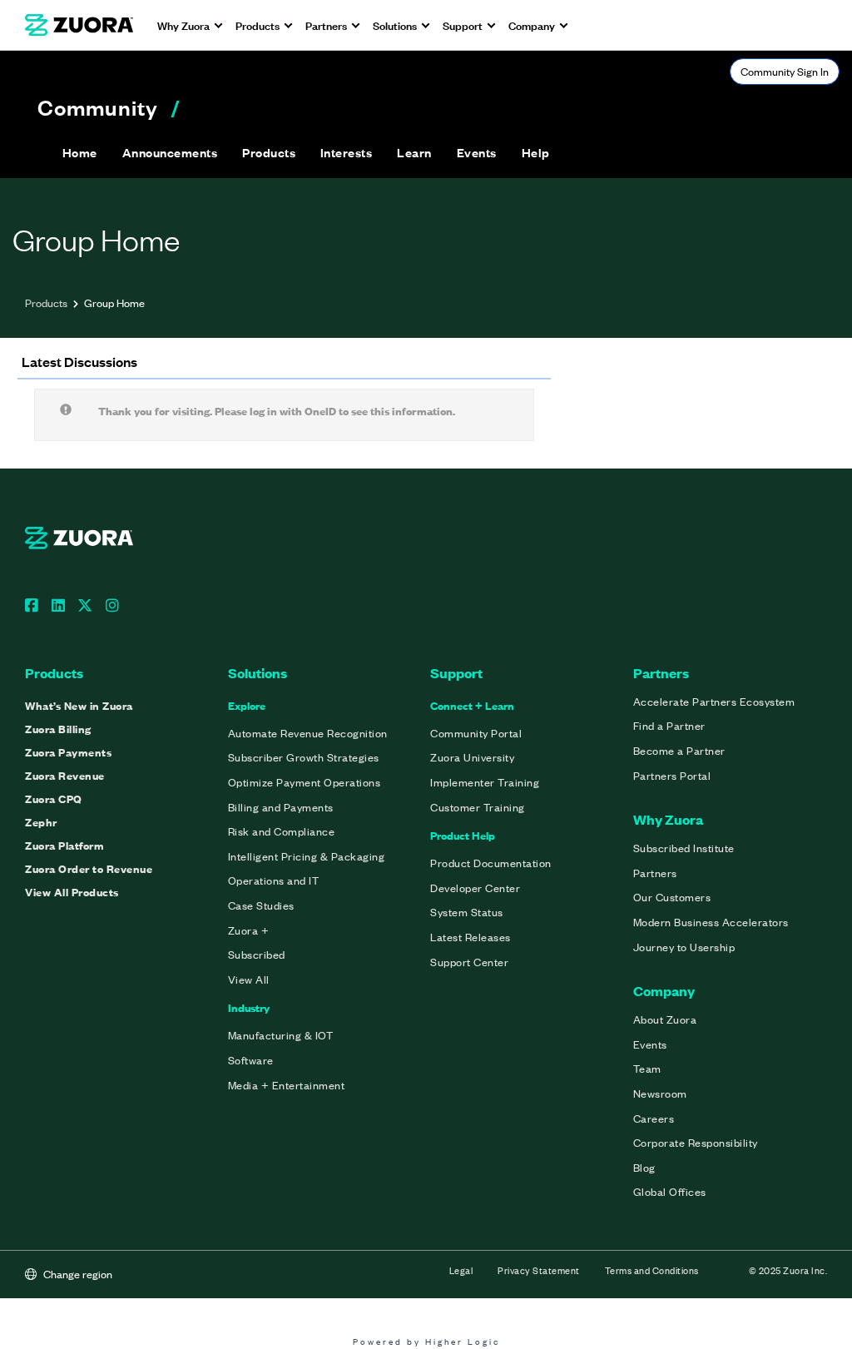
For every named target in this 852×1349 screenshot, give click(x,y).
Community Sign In (785, 71)
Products (46, 302)
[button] (170, 152)
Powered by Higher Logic (426, 1341)
